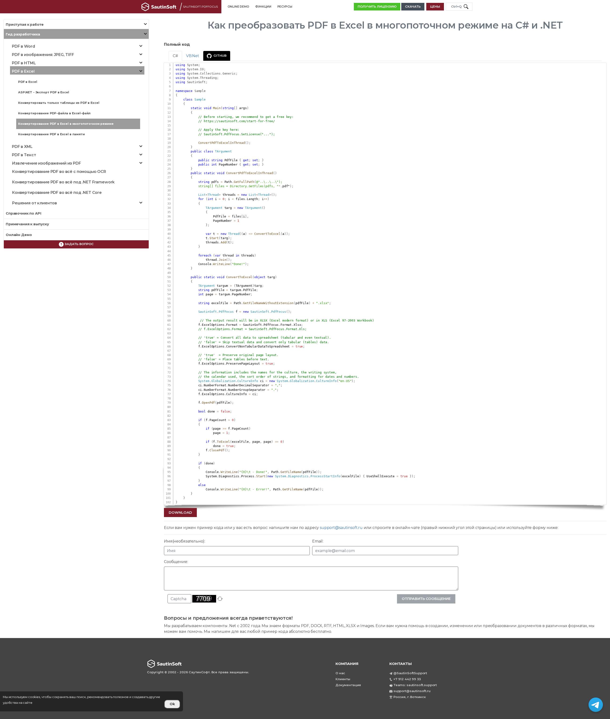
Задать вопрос (79, 244)
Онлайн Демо (19, 235)
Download (180, 512)
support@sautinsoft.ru (341, 527)
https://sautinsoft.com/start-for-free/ (239, 121)
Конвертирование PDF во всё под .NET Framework (63, 182)
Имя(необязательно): (184, 541)
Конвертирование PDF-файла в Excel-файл (54, 113)
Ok (172, 704)
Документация (348, 685)
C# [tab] (175, 56)
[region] (91, 701)
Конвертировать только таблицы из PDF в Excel (58, 103)
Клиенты (343, 679)
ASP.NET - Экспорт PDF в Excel (43, 92)
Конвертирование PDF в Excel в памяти (51, 134)
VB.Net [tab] (192, 56)
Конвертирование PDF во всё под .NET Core (57, 192)
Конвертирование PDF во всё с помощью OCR (59, 171)
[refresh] (220, 599)
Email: (317, 541)
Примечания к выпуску (27, 224)
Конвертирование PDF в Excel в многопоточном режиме (66, 124)
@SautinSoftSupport (410, 673)
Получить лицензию (377, 6)
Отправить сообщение (426, 598)
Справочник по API (23, 213)
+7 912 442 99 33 (407, 679)
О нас (340, 673)
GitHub (220, 55)
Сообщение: (176, 561)
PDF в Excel (27, 82)
